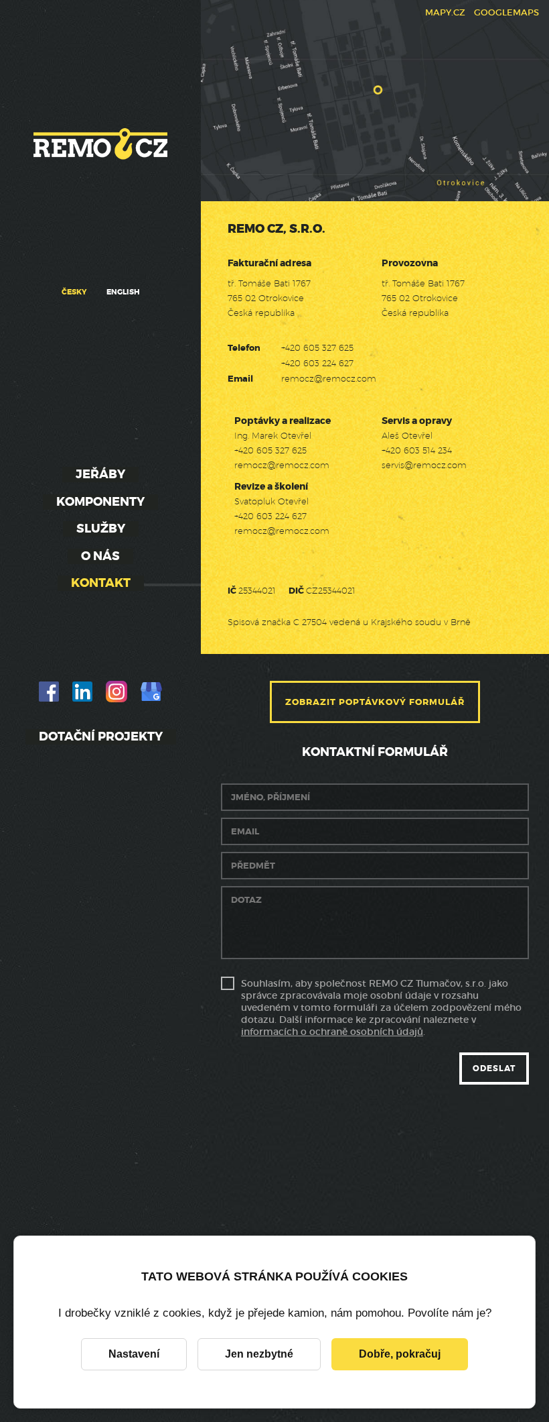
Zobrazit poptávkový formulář (375, 702)
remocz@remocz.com (328, 378)
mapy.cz (445, 12)
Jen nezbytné (259, 1354)
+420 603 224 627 (317, 363)
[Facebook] (49, 691)
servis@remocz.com (424, 464)
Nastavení (133, 1354)
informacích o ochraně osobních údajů (332, 1032)
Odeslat (494, 1068)
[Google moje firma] (151, 691)
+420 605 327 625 (317, 347)
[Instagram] (116, 691)
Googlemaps (506, 12)
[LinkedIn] (82, 691)
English (123, 292)
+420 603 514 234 (417, 450)
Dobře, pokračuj (400, 1354)
